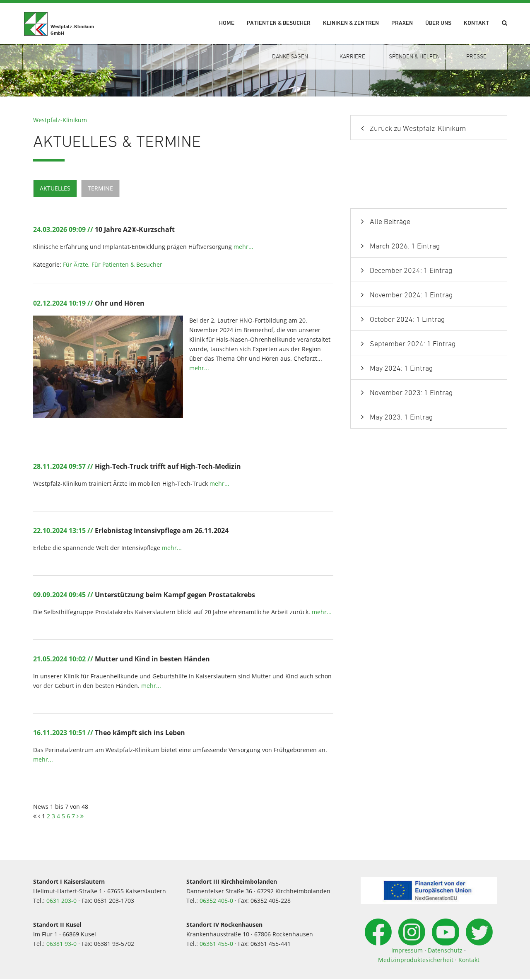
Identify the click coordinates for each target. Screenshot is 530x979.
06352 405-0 (216, 900)
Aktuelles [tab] (55, 188)
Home (226, 23)
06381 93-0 (61, 944)
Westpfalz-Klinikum (60, 120)
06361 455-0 (216, 944)
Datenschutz (445, 950)
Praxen (402, 23)
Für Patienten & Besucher (127, 264)
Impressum (407, 950)
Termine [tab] (100, 188)
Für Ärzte (75, 264)
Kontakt (476, 23)
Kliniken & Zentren (351, 23)
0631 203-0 (61, 900)
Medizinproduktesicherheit (415, 960)
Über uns (438, 23)
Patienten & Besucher (279, 23)
